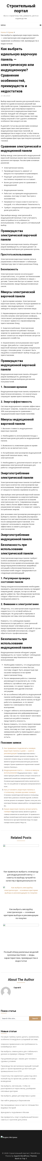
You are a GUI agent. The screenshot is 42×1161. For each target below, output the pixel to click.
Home (3, 32)
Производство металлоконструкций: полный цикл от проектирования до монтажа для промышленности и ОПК (19, 1068)
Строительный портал (21, 8)
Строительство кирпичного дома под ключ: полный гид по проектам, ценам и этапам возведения (19, 1078)
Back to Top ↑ (21, 1158)
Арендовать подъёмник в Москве (15, 1112)
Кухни (10, 32)
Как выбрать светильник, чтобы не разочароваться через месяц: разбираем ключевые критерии (18, 1088)
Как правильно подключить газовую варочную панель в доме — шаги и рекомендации (19, 751)
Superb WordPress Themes (25, 1156)
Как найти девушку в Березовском (15, 1100)
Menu (3, 25)
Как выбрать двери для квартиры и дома (18, 1096)
